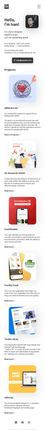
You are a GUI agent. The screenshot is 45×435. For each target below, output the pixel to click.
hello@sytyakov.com (23, 60)
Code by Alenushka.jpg (31, 429)
